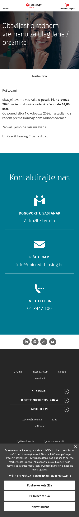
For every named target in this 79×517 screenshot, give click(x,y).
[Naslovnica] (39, 5)
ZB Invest (39, 426)
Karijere (62, 371)
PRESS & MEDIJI (40, 371)
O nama (18, 371)
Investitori (40, 378)
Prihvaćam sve (39, 496)
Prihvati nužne (39, 506)
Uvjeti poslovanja (25, 441)
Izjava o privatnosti (54, 441)
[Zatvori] (75, 446)
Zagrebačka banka (32, 419)
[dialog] (39, 480)
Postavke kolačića (39, 485)
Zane (54, 419)
